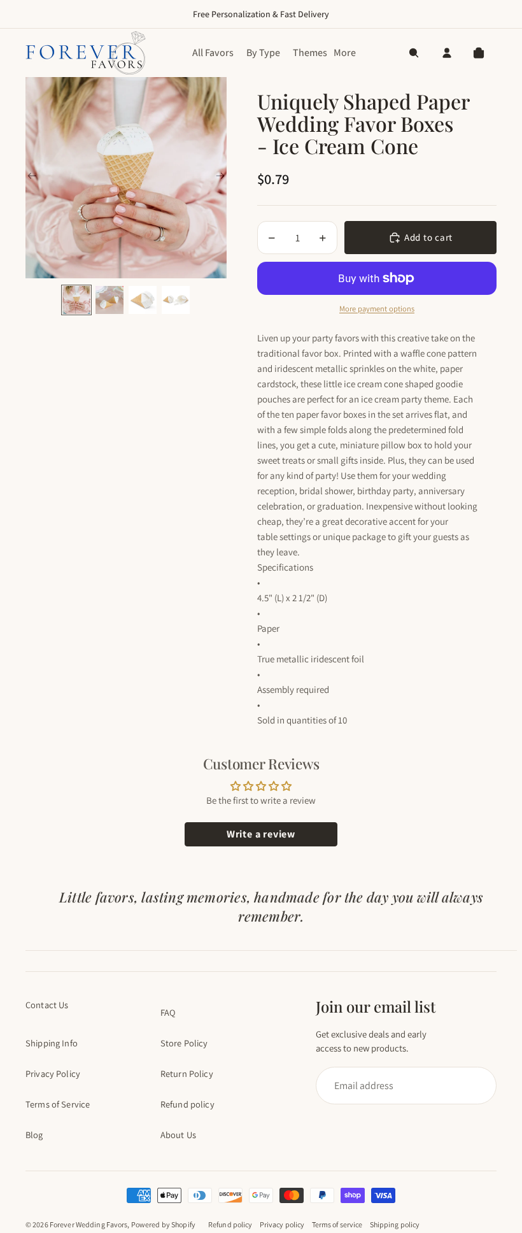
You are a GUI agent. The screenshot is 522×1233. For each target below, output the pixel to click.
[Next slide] (220, 178)
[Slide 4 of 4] (176, 300)
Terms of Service (57, 1104)
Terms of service (337, 1224)
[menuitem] (345, 53)
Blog (34, 1135)
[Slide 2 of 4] (109, 300)
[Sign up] (400, 1086)
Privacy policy (282, 1224)
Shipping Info (51, 1043)
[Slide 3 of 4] (143, 300)
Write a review (261, 834)
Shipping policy (395, 1224)
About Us (178, 1135)
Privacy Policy (52, 1073)
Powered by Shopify (163, 1224)
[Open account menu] (447, 53)
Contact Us (46, 1005)
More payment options (376, 308)
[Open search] (414, 53)
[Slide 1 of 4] (76, 300)
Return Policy (186, 1073)
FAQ (168, 1012)
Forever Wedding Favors (89, 1224)
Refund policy (187, 1104)
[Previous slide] (31, 178)
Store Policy (184, 1043)
